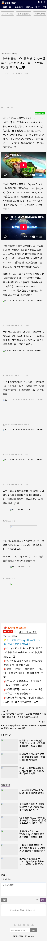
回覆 (42, 900)
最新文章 (7, 7)
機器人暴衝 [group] (40, 13)
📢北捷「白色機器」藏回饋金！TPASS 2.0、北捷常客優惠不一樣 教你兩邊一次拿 (23, 673)
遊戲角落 (14, 54)
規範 (4, 900)
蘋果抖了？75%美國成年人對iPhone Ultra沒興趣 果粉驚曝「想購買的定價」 (32, 743)
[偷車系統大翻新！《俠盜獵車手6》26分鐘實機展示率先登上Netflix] (9, 808)
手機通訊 (18, 7)
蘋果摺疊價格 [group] (23, 13)
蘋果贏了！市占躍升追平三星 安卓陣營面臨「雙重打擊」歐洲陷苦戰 (32, 757)
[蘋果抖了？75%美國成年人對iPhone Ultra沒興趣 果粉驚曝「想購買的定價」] (9, 744)
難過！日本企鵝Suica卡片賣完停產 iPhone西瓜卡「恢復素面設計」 (31, 770)
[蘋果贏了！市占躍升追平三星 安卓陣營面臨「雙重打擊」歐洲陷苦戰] (9, 758)
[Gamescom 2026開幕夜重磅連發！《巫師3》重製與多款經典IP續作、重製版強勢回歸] (9, 822)
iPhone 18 (6, 734)
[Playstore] (27, 925)
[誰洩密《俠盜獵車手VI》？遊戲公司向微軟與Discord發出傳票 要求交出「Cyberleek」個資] (9, 863)
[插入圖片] (37, 900)
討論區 (4, 874)
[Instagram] (19, 925)
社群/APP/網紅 (33, 7)
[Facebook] (14, 925)
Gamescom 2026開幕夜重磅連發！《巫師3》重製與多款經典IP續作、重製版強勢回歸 (32, 820)
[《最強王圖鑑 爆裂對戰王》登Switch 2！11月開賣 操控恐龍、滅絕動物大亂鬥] (9, 849)
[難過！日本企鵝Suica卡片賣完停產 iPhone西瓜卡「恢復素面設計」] (9, 772)
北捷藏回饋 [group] (7, 13)
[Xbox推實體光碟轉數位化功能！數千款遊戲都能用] (9, 794)
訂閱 (33, 930)
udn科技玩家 (5, 54)
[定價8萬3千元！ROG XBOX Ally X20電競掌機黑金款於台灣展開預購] (9, 835)
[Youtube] (38, 2)
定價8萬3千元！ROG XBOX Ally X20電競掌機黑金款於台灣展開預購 (31, 834)
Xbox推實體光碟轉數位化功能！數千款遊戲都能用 (32, 791)
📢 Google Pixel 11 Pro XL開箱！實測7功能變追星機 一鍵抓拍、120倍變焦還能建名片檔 (22, 652)
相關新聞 (5, 784)
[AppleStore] (32, 925)
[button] (41, 2)
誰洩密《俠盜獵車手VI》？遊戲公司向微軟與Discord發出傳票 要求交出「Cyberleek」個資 (31, 861)
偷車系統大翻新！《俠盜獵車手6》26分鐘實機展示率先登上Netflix (31, 807)
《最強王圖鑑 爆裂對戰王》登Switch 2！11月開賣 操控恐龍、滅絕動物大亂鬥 (32, 848)
